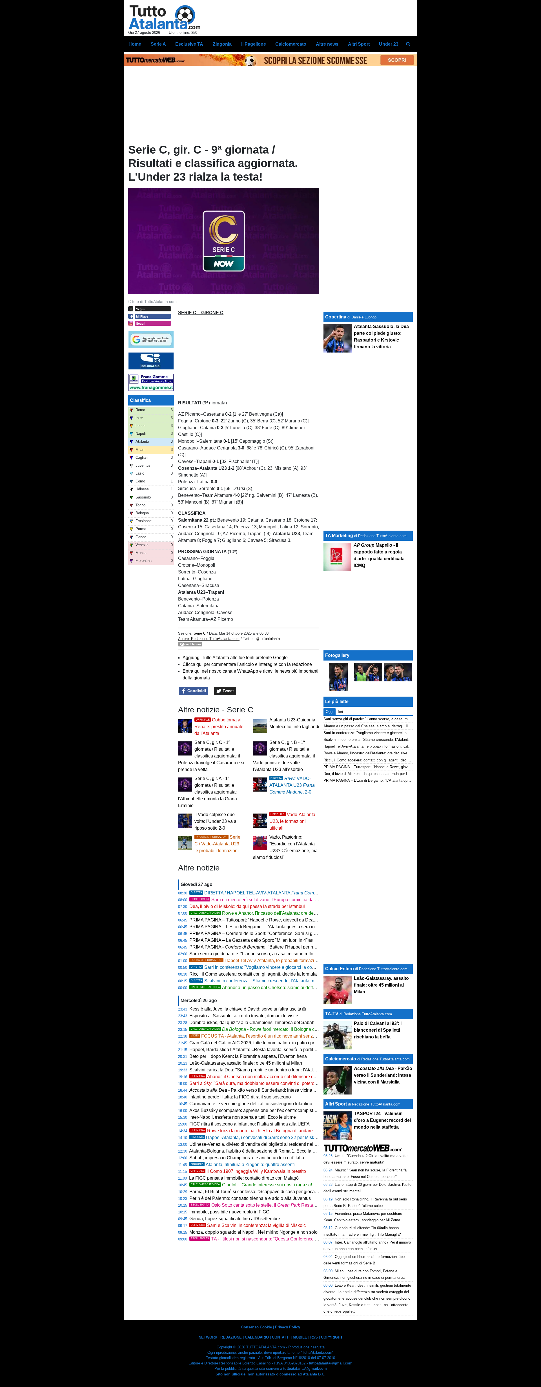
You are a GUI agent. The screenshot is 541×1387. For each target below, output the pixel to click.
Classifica (140, 400)
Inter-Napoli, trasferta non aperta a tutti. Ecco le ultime (242, 1117)
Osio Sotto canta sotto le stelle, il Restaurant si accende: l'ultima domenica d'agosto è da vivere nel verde (317, 1205)
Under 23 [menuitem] (388, 44)
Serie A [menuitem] (158, 44)
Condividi (196, 690)
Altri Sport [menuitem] (359, 44)
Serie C (200, 633)
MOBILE (300, 1337)
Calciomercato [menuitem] (290, 44)
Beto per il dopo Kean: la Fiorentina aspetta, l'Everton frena (248, 1056)
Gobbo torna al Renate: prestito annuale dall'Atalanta (218, 726)
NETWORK (208, 1337)
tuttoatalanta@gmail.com (330, 1363)
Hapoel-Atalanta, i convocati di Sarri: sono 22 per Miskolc (255, 1137)
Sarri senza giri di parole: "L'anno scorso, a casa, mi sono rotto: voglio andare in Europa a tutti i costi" (289, 953)
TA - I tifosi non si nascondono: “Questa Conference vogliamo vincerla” (271, 1239)
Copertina (335, 316)
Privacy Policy (287, 1327)
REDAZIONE (231, 1337)
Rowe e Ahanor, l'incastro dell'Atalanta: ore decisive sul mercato (270, 913)
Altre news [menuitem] (327, 44)
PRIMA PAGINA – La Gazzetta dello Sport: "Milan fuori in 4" (248, 940)
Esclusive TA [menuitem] (189, 44)
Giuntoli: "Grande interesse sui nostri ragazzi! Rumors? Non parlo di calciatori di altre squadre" (300, 1184)
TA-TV (332, 1013)
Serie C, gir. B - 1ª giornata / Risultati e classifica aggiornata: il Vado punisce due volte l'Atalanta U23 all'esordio (284, 756)
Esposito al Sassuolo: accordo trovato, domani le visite (243, 1015)
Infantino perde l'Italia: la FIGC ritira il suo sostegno (240, 1096)
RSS (314, 1337)
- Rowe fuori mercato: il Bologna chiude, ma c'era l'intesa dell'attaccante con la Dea (302, 1029)
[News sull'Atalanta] (164, 17)
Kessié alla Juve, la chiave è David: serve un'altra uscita (245, 1009)
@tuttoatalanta (268, 639)
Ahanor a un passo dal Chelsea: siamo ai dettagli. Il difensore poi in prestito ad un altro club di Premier (308, 987)
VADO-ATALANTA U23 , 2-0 (292, 785)
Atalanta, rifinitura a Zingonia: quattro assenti (242, 1164)
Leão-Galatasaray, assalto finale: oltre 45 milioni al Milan (245, 1063)
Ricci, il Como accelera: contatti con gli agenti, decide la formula (253, 974)
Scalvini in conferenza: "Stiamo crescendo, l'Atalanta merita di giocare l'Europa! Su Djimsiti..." (291, 980)
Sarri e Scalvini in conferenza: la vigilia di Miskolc (248, 1225)
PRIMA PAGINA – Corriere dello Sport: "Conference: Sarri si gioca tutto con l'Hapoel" (273, 933)
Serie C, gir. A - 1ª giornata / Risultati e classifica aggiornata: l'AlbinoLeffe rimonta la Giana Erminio (207, 792)
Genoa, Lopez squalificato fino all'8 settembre (234, 1218)
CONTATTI (281, 1337)
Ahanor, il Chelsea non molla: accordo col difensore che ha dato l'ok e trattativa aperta (284, 1076)
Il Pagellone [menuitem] (253, 44)
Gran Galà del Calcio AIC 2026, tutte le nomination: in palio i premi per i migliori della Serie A (281, 1042)
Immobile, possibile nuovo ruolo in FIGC (229, 1211)
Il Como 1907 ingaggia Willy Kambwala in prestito (248, 1171)
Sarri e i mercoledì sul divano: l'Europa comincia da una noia (261, 899)
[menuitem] (408, 44)
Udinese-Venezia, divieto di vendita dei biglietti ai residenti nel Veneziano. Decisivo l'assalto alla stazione (294, 1144)
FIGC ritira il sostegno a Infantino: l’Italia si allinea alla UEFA (249, 1124)
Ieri (340, 712)
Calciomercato (340, 1058)
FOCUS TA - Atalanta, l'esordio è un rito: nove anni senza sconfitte (262, 1036)
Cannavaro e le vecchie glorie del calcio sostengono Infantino (250, 1103)
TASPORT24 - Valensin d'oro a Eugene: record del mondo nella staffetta (382, 1120)
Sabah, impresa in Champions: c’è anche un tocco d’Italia (246, 1157)
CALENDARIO (257, 1337)
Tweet (227, 690)
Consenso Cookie (256, 1327)
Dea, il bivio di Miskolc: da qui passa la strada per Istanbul (247, 906)
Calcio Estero (339, 968)
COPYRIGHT (332, 1337)
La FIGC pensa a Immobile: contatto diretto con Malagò (244, 1178)
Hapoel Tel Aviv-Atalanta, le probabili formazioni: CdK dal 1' (267, 960)
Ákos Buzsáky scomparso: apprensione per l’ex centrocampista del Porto (262, 1110)
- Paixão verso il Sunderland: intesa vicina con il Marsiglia (266, 1090)
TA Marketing (339, 535)
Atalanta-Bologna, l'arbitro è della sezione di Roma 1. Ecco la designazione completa (274, 1151)
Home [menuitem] (134, 44)
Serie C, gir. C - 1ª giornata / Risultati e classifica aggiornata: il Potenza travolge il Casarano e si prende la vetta (211, 756)
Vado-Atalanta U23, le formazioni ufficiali (292, 821)
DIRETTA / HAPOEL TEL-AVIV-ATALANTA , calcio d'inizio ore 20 (286, 892)
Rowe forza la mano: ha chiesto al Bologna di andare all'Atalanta (263, 1130)
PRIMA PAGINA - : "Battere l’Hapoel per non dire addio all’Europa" (276, 947)
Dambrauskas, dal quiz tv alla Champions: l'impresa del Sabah (251, 1022)
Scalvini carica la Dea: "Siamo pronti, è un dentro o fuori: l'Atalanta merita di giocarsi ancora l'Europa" (290, 1069)
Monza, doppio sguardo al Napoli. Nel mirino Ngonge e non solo (253, 1232)
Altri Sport (336, 1104)
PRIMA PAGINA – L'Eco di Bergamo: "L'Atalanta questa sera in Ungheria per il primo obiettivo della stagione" (298, 926)
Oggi (329, 712)
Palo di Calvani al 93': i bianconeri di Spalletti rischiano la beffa (378, 1030)
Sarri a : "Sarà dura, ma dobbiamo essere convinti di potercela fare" (260, 1083)
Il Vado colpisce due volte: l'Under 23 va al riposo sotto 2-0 (216, 821)
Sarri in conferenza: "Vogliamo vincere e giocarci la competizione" (263, 967)
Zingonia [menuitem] (222, 44)
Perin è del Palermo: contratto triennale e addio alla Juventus (250, 1198)
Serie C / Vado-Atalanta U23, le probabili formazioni (217, 844)
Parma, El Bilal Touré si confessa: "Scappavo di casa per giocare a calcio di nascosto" (275, 1191)
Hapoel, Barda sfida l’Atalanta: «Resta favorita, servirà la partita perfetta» (261, 1049)
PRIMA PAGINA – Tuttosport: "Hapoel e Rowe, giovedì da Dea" (252, 920)
